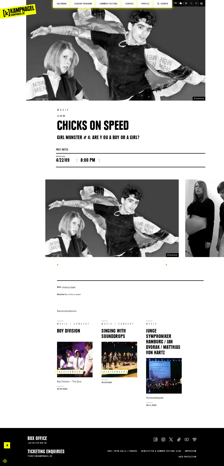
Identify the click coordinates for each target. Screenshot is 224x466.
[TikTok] (179, 439)
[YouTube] (187, 439)
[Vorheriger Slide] (58, 265)
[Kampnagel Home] (18, 9)
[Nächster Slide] (166, 265)
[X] (171, 439)
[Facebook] (156, 439)
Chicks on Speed (68, 287)
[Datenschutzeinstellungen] (5, 461)
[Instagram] (163, 439)
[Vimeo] (194, 439)
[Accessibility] (181, 3)
